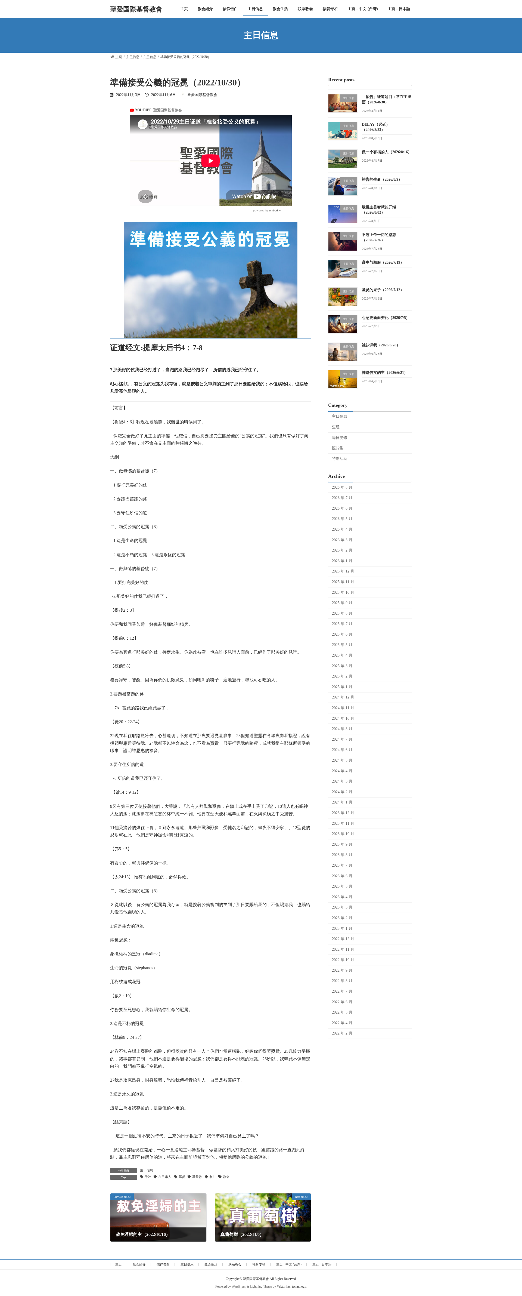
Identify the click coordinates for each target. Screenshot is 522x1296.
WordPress (239, 1287)
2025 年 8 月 (342, 613)
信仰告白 (163, 1264)
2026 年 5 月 (342, 519)
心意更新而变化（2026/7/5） (386, 317)
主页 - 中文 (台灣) (289, 1264)
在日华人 (164, 1177)
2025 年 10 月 (343, 592)
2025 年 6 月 (342, 634)
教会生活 (210, 1264)
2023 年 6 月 (342, 876)
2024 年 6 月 (342, 750)
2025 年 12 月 (343, 571)
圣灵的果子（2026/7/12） (383, 290)
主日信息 (146, 1170)
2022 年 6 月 (342, 1002)
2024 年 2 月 (342, 792)
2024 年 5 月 (342, 760)
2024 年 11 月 (343, 708)
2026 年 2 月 (342, 550)
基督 (182, 1177)
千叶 (148, 1177)
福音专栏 (258, 1264)
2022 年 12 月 (343, 939)
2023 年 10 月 (343, 834)
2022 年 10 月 (343, 960)
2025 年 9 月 (342, 603)
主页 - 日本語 (321, 1264)
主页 (118, 1264)
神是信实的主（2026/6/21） (385, 373)
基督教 (197, 1177)
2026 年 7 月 (342, 498)
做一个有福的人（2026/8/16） (387, 152)
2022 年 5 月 (342, 1012)
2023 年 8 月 (342, 855)
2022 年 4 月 (342, 1023)
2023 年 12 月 (343, 813)
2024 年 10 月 (343, 718)
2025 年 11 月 (343, 582)
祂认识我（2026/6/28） (381, 345)
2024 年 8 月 (342, 729)
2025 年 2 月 (342, 676)
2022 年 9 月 (342, 970)
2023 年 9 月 (342, 844)
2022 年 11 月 (343, 949)
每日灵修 (339, 437)
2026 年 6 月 (342, 508)
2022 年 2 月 (342, 1033)
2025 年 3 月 (342, 666)
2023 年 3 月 (342, 907)
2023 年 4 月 (342, 897)
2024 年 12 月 (343, 697)
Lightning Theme (261, 1287)
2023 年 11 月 (343, 823)
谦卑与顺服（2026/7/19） (383, 262)
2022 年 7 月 (342, 991)
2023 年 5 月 (342, 886)
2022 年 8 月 (342, 981)
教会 (226, 1177)
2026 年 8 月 (342, 487)
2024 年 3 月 (342, 781)
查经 (336, 427)
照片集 (337, 448)
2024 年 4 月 (342, 771)
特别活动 (339, 458)
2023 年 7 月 (342, 865)
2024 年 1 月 (342, 802)
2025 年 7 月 (342, 624)
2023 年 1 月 (342, 928)
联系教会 (234, 1264)
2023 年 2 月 (342, 918)
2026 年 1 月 (342, 561)
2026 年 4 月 (342, 529)
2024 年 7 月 (342, 739)
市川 (212, 1177)
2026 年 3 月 (342, 540)
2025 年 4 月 (342, 655)
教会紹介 (139, 1264)
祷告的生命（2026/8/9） (382, 179)
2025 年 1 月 (342, 687)
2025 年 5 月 (342, 645)
